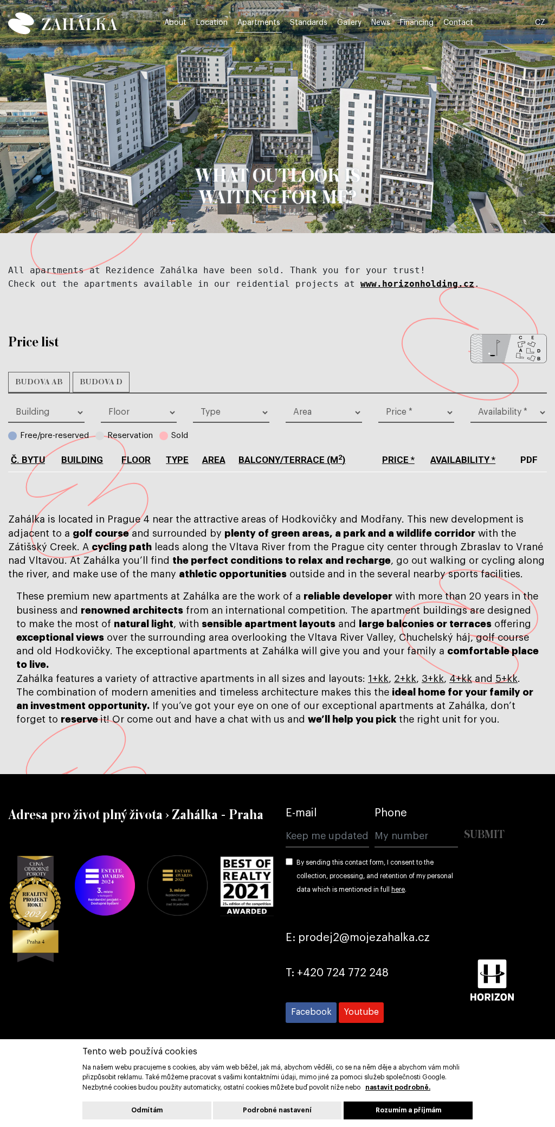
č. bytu (28, 459)
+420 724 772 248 (343, 973)
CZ (540, 23)
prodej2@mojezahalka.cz (364, 937)
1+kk (378, 679)
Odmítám (147, 1110)
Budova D (101, 382)
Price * (398, 459)
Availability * (462, 459)
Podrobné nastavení (277, 1110)
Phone (391, 813)
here (398, 889)
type (177, 459)
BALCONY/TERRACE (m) (291, 459)
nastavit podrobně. (397, 1087)
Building (82, 459)
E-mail (301, 813)
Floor (136, 459)
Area (213, 459)
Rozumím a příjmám (408, 1110)
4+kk (460, 679)
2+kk (405, 679)
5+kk (506, 679)
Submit (484, 835)
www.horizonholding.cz (417, 284)
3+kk (433, 679)
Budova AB (39, 382)
